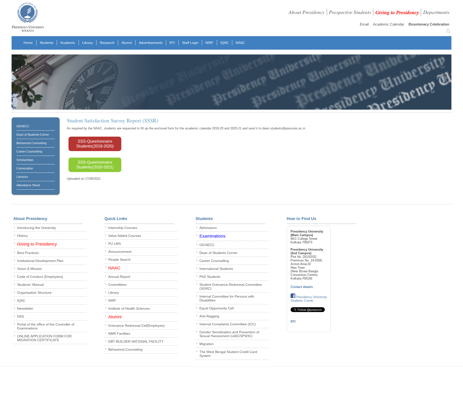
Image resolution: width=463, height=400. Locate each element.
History (22, 236)
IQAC (224, 43)
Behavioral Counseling (31, 143)
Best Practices (28, 253)
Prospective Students (350, 12)
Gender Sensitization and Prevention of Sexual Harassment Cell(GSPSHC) (229, 334)
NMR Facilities (119, 333)
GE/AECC (22, 126)
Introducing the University (36, 228)
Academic (67, 43)
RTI (172, 43)
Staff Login (190, 43)
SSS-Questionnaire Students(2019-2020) (95, 143)
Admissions (208, 228)
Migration (206, 344)
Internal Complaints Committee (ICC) (227, 324)
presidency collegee (28, 18)
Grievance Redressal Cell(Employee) (136, 325)
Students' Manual (30, 285)
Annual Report (119, 277)
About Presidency (307, 12)
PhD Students (209, 277)
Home (28, 43)
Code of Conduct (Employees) (40, 277)
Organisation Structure (34, 292)
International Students (216, 269)
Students (46, 43)
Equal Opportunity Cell (216, 308)
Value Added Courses (124, 236)
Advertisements (151, 43)
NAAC (240, 43)
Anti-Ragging (209, 316)
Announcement (119, 251)
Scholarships (25, 160)
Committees (117, 285)
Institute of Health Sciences (129, 308)
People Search (119, 259)
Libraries (22, 177)
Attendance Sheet (28, 185)
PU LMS (114, 244)
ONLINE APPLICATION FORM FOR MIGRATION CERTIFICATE (44, 338)
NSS (20, 316)
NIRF (209, 43)
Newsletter (25, 308)
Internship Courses (122, 228)
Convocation (24, 168)
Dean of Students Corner (32, 134)
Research (107, 43)
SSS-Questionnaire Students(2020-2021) (95, 164)
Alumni (127, 43)
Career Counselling (29, 151)
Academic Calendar (388, 24)
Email (364, 24)
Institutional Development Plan (40, 261)
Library (87, 43)
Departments (436, 12)
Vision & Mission (29, 269)
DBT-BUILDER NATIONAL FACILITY (135, 341)
